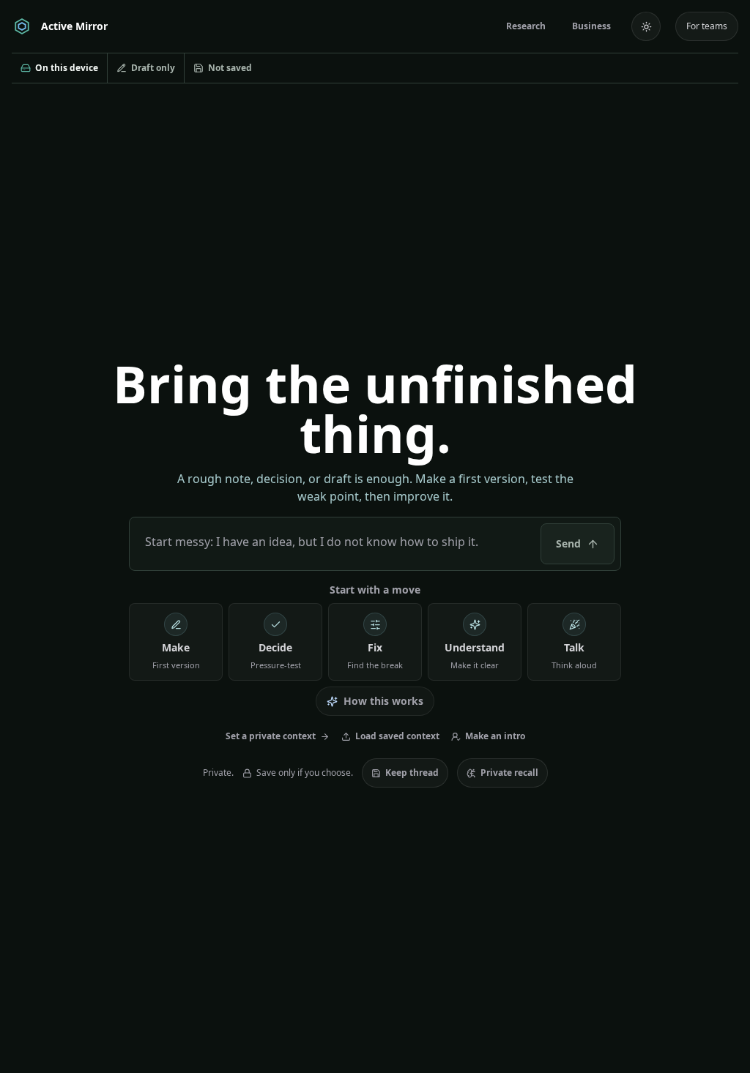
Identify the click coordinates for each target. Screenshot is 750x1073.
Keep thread (412, 772)
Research (526, 26)
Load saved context (397, 736)
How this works (383, 701)
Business (591, 26)
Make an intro (495, 736)
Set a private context (271, 736)
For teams (706, 26)
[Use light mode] (646, 26)
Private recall (509, 772)
